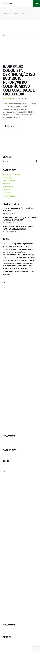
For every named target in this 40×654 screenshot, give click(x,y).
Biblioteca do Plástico (11, 174)
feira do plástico (9, 255)
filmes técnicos (9, 257)
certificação (8, 249)
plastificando (8, 260)
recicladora (17, 266)
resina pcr (7, 268)
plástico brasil (29, 260)
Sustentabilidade (9, 196)
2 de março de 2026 (9, 213)
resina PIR (15, 268)
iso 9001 (19, 257)
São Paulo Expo (9, 274)
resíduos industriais (11, 271)
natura (26, 257)
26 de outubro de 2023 (20, 99)
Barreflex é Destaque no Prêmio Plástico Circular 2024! (18, 227)
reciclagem (27, 266)
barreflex (29, 244)
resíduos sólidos (26, 271)
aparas (12, 244)
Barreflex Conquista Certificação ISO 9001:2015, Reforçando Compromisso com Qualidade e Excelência (19, 80)
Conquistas (7, 99)
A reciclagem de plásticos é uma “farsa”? (19, 209)
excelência (21, 252)
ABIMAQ (5, 244)
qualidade (7, 266)
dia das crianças (9, 252)
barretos (6, 246)
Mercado (6, 190)
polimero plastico (10, 263)
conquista (28, 249)
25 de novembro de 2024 (10, 232)
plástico (18, 260)
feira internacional (25, 255)
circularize (18, 249)
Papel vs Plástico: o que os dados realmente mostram (19, 218)
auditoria (20, 244)
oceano (33, 257)
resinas (23, 268)
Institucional (8, 187)
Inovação (6, 184)
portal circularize (25, 263)
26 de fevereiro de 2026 (10, 222)
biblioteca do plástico (20, 246)
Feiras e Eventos (9, 181)
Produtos (7, 193)
